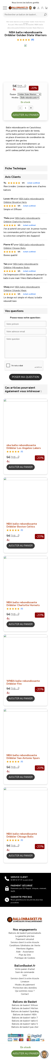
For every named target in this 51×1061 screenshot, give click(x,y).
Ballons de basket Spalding (25, 1011)
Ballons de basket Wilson (25, 1005)
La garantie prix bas (24, 936)
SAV (25, 975)
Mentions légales (25, 948)
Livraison (25, 981)
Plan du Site (25, 954)
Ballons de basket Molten (25, 1008)
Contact (25, 994)
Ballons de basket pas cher (24, 1027)
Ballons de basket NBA (25, 1014)
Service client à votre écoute (25, 942)
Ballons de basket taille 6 (25, 1020)
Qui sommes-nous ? (25, 990)
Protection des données (25, 987)
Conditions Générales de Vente (24, 945)
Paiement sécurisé (25, 939)
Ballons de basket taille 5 (25, 1023)
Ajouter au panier (25, 115)
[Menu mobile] (5, 8)
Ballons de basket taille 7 (25, 1017)
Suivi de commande (24, 972)
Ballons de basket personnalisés (24, 933)
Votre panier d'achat (25, 969)
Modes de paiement (25, 984)
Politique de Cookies (25, 958)
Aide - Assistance (25, 951)
